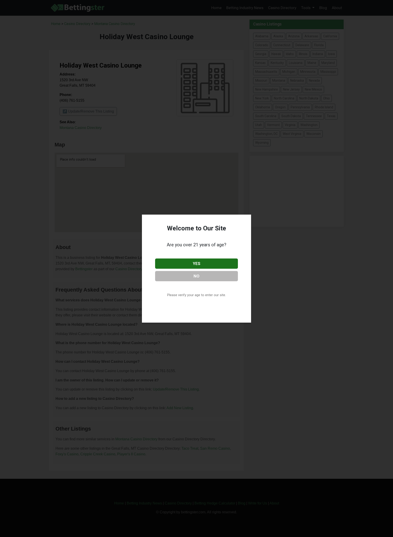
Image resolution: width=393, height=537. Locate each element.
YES (196, 263)
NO (196, 275)
